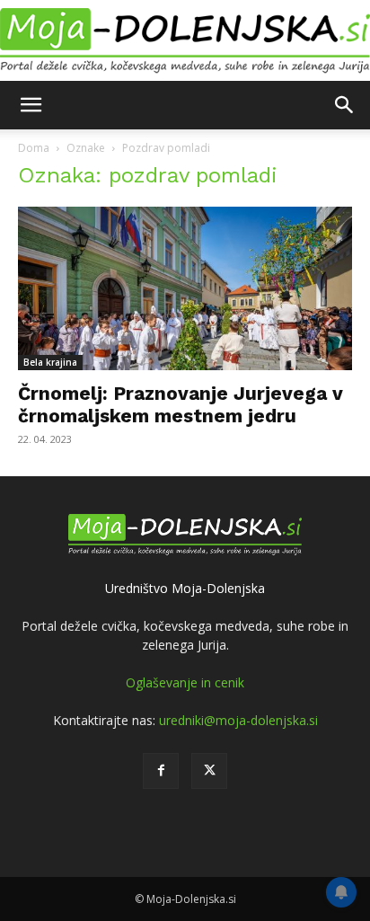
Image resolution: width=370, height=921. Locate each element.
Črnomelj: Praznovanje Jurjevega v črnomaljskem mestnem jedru (180, 404)
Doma (33, 147)
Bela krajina (50, 362)
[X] (209, 771)
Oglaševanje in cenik (185, 682)
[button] (30, 105)
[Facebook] (161, 771)
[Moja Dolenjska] (185, 41)
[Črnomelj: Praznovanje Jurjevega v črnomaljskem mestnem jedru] (185, 288)
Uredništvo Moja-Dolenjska (185, 588)
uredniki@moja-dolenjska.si (238, 720)
